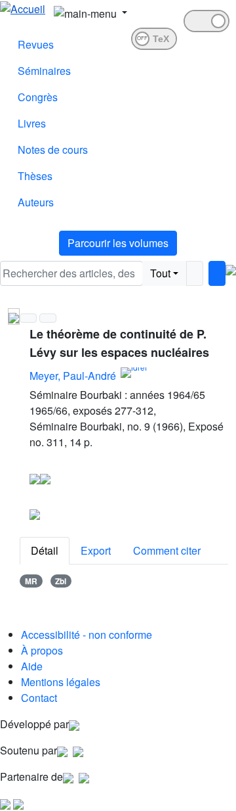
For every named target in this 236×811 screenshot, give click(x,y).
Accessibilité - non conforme (86, 634)
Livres (32, 123)
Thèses (35, 175)
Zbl (60, 581)
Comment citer (167, 550)
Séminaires (44, 70)
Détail (44, 550)
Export (96, 550)
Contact (39, 697)
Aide (32, 666)
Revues (36, 44)
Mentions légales (60, 681)
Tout (160, 273)
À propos (42, 650)
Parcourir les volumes (118, 242)
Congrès (38, 96)
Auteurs (36, 202)
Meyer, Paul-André (73, 375)
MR (31, 581)
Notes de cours (53, 149)
